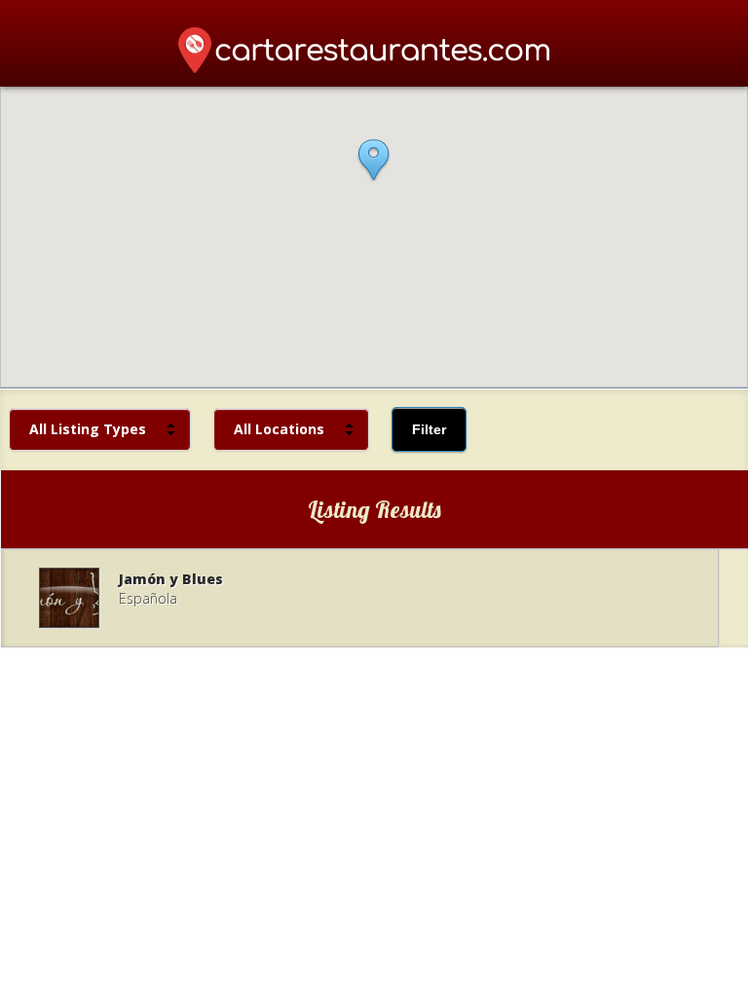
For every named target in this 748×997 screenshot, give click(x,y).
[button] (373, 172)
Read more (359, 597)
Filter (429, 429)
